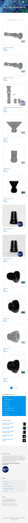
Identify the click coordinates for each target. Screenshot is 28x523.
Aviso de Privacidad (14, 519)
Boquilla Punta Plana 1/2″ (8, 198)
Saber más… (14, 461)
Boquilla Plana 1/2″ (7, 168)
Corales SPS (6, 403)
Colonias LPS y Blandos (8, 399)
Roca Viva (6, 412)
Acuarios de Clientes (8, 486)
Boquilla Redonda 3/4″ (7, 258)
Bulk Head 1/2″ (6, 348)
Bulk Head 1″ (5, 288)
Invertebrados (7, 406)
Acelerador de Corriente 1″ (8, 47)
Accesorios (6, 397)
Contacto (6, 490)
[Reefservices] (2, 2)
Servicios (6, 483)
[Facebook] (13, 521)
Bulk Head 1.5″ (6, 318)
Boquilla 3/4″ (6, 138)
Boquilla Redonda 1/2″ (7, 228)
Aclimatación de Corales (8, 488)
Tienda (5, 481)
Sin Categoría (6, 414)
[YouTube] (15, 521)
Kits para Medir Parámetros (9, 408)
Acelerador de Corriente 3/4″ (9, 77)
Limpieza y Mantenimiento (9, 410)
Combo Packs (7, 401)
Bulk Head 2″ (5, 378)
